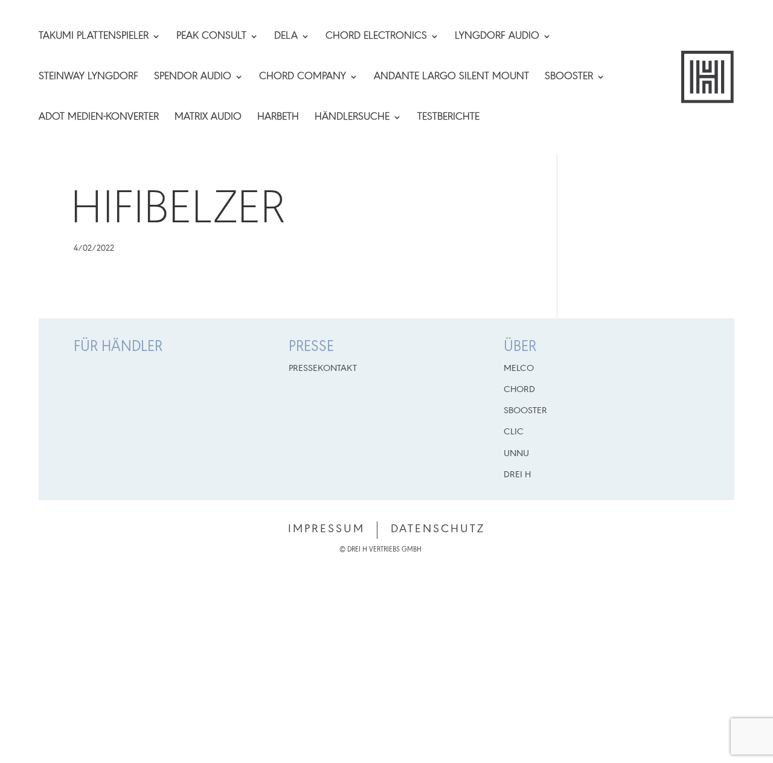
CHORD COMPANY (302, 77)
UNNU (516, 454)
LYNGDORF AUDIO (497, 37)
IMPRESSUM (326, 529)
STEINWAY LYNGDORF (88, 77)
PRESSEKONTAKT (323, 368)
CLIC (514, 432)
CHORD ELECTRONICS (376, 37)
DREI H (517, 475)
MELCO (519, 368)
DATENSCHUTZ (438, 529)
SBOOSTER (569, 77)
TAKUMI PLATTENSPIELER (94, 37)
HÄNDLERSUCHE (352, 118)
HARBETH (278, 118)
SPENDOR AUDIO (192, 77)
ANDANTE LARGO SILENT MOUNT (451, 77)
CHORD (519, 389)
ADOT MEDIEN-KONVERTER (99, 118)
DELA (286, 37)
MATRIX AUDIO (208, 118)
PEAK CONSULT (211, 37)
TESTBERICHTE (448, 118)
